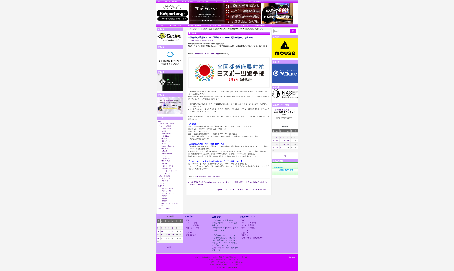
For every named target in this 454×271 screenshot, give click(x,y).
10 (273, 141)
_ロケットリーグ (167, 128)
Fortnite (164, 143)
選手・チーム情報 (203, 1)
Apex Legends (166, 133)
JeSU (196, 176)
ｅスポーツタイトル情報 (166, 123)
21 (288, 144)
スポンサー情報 (166, 191)
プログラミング (166, 178)
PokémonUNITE (167, 153)
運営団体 (235, 1)
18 (277, 144)
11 (277, 141)
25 (277, 147)
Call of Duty (165, 136)
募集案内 (164, 201)
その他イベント (166, 168)
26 (281, 147)
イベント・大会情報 (171, 1)
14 (288, 141)
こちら (228, 262)
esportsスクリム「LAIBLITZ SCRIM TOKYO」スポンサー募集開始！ (243, 189)
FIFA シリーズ (166, 141)
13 (284, 141)
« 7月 (284, 156)
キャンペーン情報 (167, 188)
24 (273, 147)
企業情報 (164, 198)
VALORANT (165, 163)
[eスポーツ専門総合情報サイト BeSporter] (172, 13)
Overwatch (165, 148)
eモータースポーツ (171, 171)
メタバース (168, 173)
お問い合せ (230, 227)
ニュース (216, 1)
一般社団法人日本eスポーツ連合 (207, 53)
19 (281, 144)
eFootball (165, 138)
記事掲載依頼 (260, 25)
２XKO (164, 131)
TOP (159, 1)
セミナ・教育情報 (187, 1)
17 (273, 144)
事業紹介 (164, 196)
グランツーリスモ (167, 166)
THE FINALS (166, 161)
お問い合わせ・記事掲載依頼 (252, 1)
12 (281, 141)
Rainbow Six (166, 158)
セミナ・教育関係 (194, 25)
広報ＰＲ (226, 1)
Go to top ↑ (293, 257)
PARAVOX (165, 151)
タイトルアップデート (169, 193)
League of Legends (168, 146)
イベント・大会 (175, 25)
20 (284, 144)
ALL (159, 121)
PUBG (164, 156)
